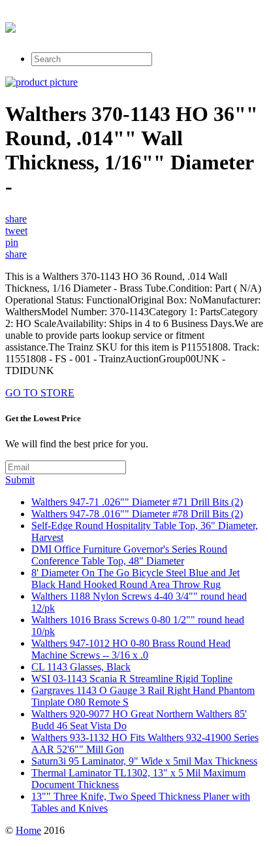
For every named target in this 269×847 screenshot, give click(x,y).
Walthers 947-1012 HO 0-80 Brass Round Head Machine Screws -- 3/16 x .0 (130, 649)
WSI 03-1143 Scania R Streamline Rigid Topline (131, 678)
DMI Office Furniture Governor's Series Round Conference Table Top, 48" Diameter (129, 555)
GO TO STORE (39, 392)
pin (11, 242)
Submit (20, 479)
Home (28, 830)
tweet (16, 230)
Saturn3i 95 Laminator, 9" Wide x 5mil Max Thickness (144, 761)
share (16, 218)
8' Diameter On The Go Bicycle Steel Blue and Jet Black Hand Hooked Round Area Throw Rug (135, 578)
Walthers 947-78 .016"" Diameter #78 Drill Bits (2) (137, 513)
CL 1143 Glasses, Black (81, 666)
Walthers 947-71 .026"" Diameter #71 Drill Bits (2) (137, 502)
